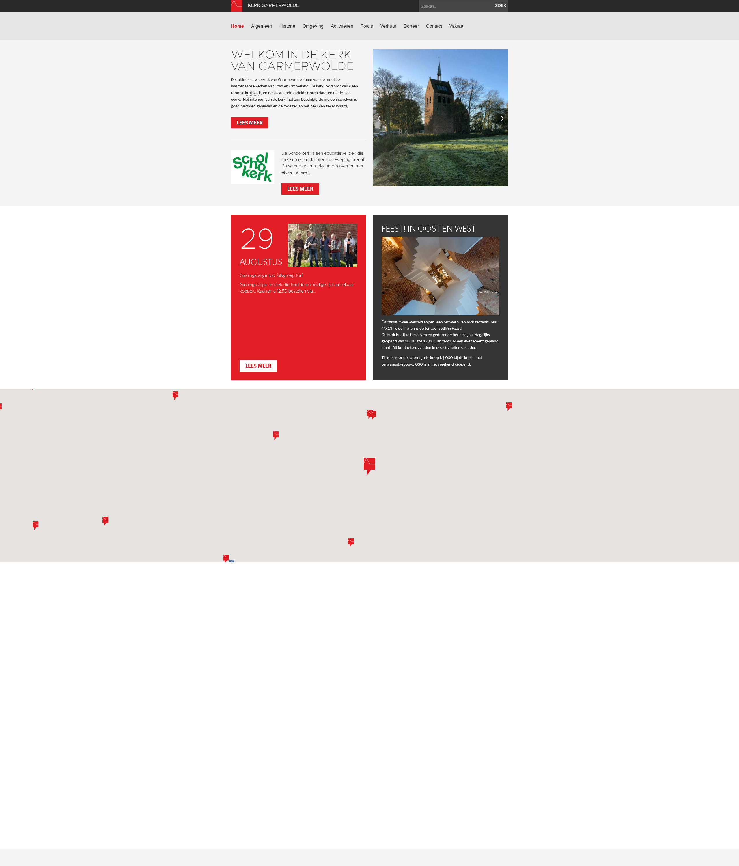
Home (237, 26)
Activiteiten (342, 26)
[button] (175, 395)
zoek (500, 6)
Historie (287, 26)
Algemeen (261, 26)
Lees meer (250, 123)
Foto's (367, 26)
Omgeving (313, 26)
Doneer (411, 26)
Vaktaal (456, 26)
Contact (434, 26)
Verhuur (388, 26)
